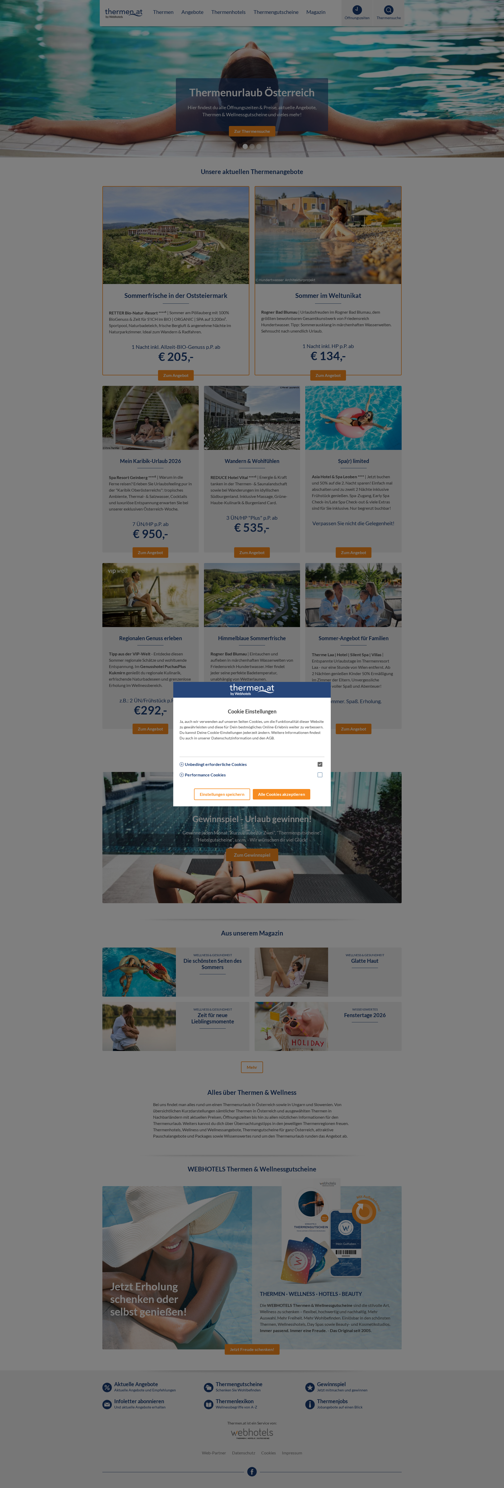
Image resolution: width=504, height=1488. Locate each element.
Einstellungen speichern (222, 794)
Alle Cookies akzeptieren (281, 794)
